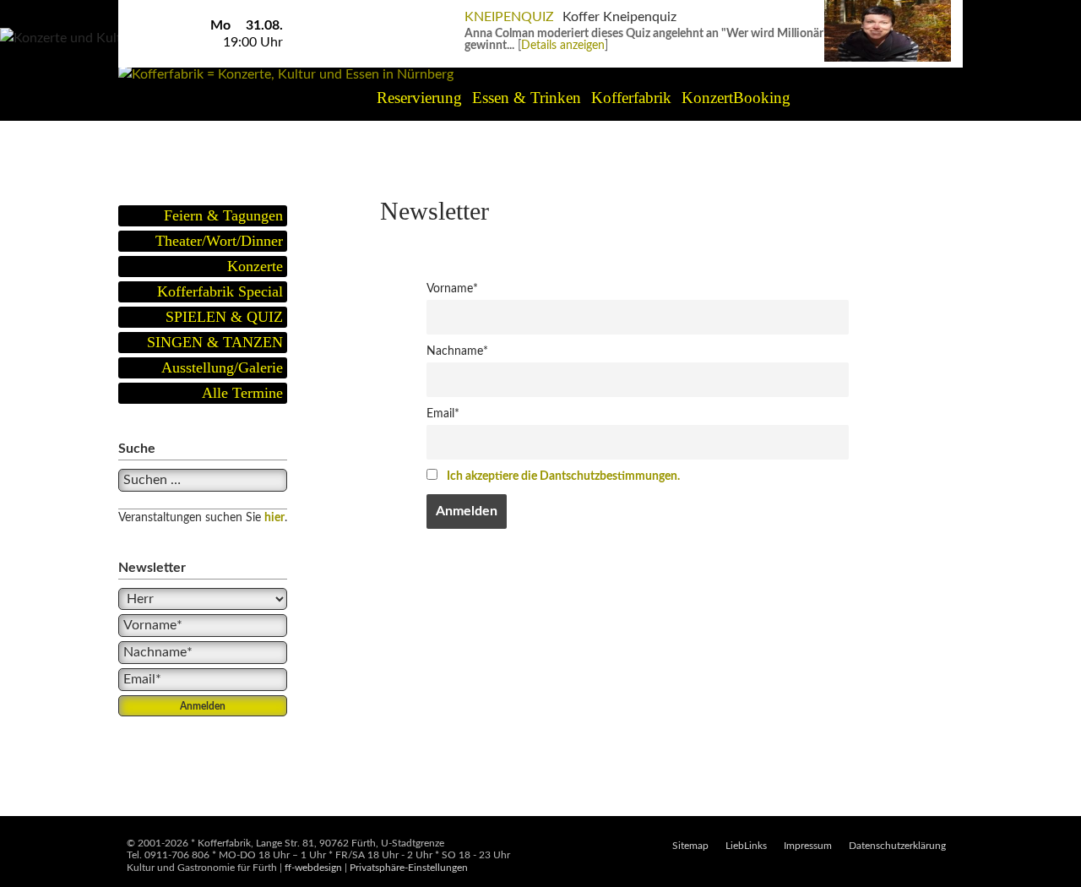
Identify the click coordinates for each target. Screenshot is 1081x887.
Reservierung (419, 97)
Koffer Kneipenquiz (619, 17)
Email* (442, 413)
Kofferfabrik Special (220, 291)
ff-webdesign (313, 868)
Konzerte (255, 266)
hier (274, 518)
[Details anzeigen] (887, 8)
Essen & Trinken (526, 97)
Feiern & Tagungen (223, 215)
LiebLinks (746, 846)
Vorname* (452, 288)
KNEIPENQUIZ (509, 17)
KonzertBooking (736, 97)
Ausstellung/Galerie (222, 367)
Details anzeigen (563, 46)
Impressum (808, 846)
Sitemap (690, 846)
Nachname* (457, 351)
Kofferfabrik (631, 97)
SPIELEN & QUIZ (224, 316)
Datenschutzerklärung (897, 846)
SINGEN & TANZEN (215, 342)
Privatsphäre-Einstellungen (409, 868)
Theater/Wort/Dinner (219, 240)
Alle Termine (242, 392)
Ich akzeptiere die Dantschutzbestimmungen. (563, 476)
